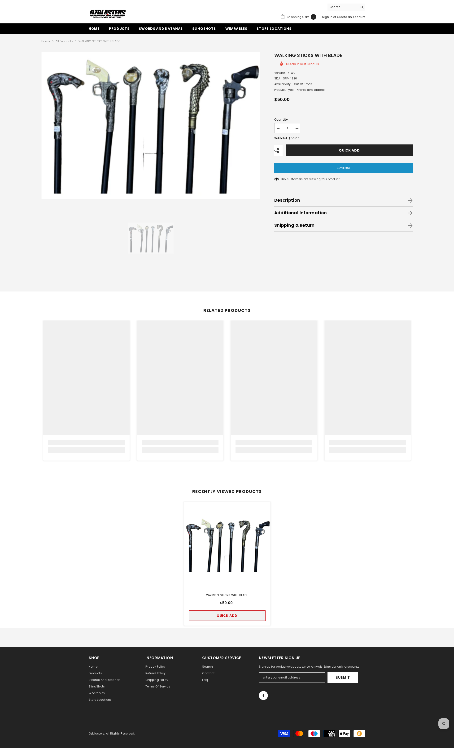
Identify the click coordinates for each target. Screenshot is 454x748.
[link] (86, 442)
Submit (343, 677)
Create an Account (351, 17)
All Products (64, 41)
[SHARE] (278, 150)
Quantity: (281, 119)
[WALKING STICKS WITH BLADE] (227, 545)
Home (45, 41)
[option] (150, 125)
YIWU (291, 73)
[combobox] (342, 7)
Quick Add (349, 150)
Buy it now (343, 168)
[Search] (346, 7)
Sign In (327, 17)
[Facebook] (263, 695)
